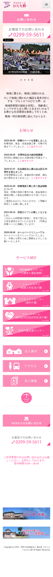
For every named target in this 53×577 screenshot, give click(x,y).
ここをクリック (34, 146)
